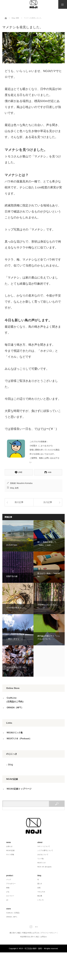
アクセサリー (11, 883)
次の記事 (47, 502)
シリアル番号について (45, 850)
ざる (7, 892)
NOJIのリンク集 (15, 732)
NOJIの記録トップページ (19, 788)
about (39, 842)
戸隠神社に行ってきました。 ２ (49, 598)
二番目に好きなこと (18, 629)
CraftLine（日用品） (13, 913)
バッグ (8, 879)
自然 (17, 488)
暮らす (39, 883)
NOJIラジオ (41, 863)
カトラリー (10, 896)
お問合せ (44, 937)
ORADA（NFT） (15, 707)
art (7, 900)
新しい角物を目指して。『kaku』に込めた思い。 (49, 535)
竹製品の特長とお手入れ (30, 933)
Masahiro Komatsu (25, 483)
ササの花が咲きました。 (18, 598)
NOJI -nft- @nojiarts (44, 867)
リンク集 (40, 858)
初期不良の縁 (18, 567)
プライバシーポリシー (48, 933)
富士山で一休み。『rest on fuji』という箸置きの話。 (49, 567)
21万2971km (18, 535)
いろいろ (40, 900)
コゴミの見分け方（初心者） (18, 661)
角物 (7, 888)
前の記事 (19, 502)
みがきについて (42, 854)
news (8, 842)
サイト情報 (10, 854)
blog (12, 488)
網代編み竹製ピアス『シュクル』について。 (49, 629)
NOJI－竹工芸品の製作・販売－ (31, 948)
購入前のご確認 (15, 933)
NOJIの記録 (10, 850)
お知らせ (9, 846)
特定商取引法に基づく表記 (29, 937)
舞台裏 (39, 896)
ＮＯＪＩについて (43, 846)
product (9, 875)
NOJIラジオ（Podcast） (19, 738)
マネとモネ (41, 892)
